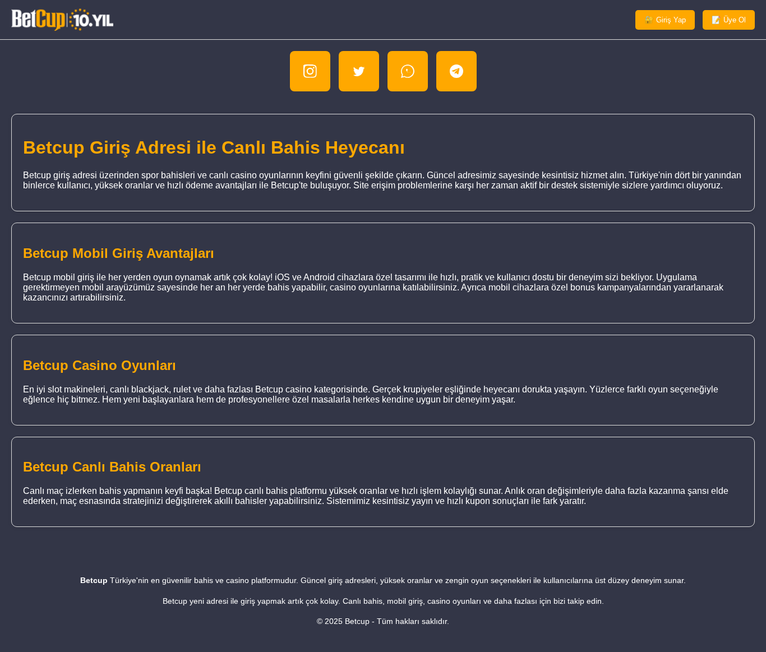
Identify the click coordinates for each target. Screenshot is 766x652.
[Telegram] (456, 71)
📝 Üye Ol (729, 20)
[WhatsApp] (407, 71)
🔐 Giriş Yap (665, 20)
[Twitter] (359, 71)
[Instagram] (310, 71)
